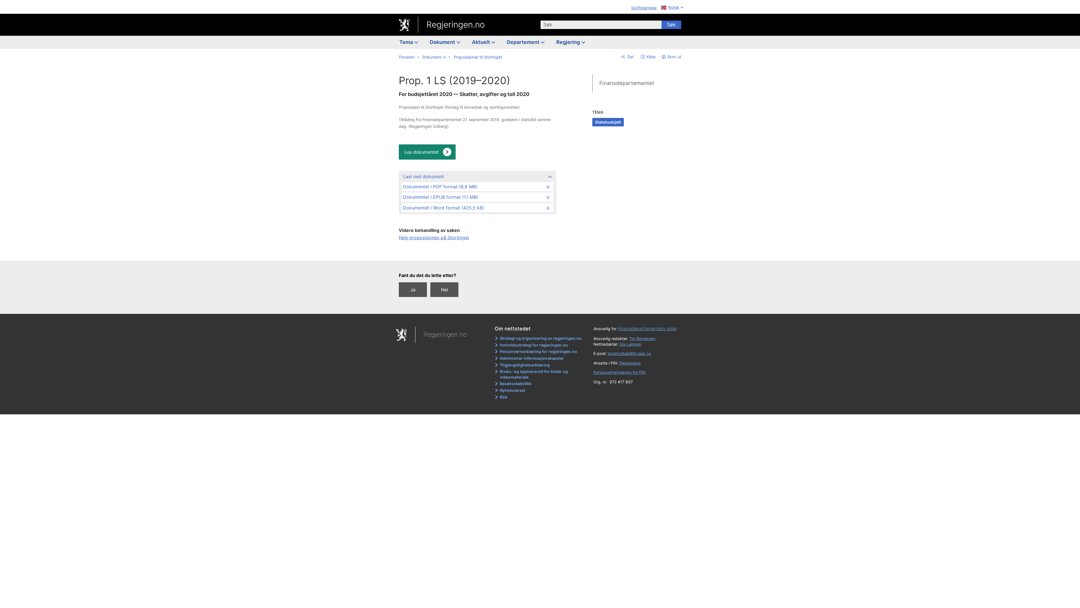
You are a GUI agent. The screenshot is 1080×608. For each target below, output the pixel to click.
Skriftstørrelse (644, 7)
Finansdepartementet (626, 83)
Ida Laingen (630, 344)
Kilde (650, 56)
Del (629, 56)
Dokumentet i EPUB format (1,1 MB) (440, 197)
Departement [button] (524, 42)
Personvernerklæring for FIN (619, 372)
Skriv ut (674, 56)
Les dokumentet (421, 152)
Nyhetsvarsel (512, 390)
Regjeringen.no (455, 24)
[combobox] (601, 25)
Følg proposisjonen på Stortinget (434, 237)
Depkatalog (630, 363)
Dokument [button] (443, 42)
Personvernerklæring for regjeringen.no (538, 351)
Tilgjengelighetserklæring (525, 365)
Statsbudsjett (608, 122)
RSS (503, 397)
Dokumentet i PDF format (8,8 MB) (440, 186)
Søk (671, 25)
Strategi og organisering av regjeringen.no (541, 338)
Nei (444, 289)
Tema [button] (406, 42)
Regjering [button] (568, 42)
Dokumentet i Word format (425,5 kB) (443, 208)
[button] (434, 57)
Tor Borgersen (642, 338)
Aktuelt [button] (481, 42)
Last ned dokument (423, 176)
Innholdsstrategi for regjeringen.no (534, 345)
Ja (412, 289)
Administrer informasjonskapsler (532, 358)
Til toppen (477, 253)
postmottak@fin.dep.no (629, 353)
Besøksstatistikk (516, 383)
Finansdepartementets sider (647, 328)
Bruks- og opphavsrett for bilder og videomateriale (534, 374)
